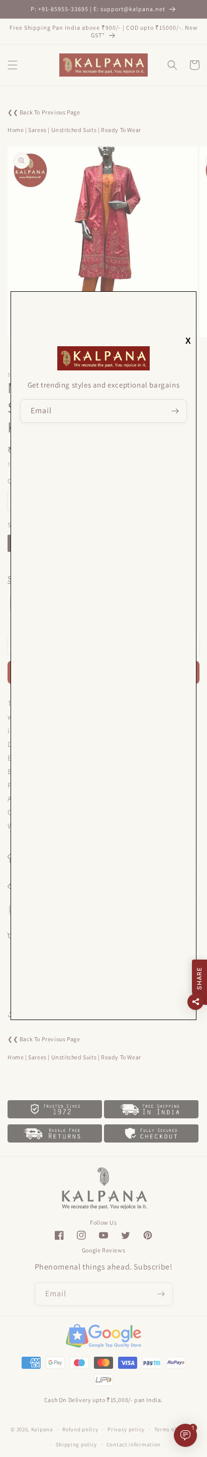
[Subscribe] (175, 411)
